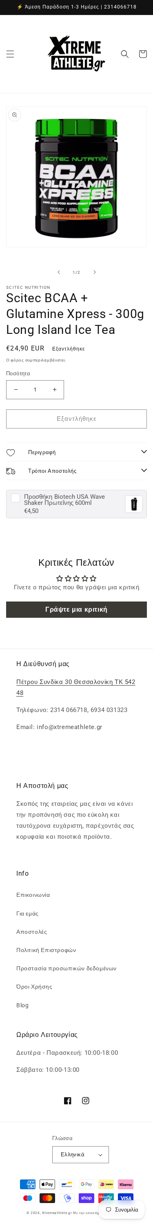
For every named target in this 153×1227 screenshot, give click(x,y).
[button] (10, 54)
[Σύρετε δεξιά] (95, 272)
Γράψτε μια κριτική (76, 609)
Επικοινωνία (33, 895)
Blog (22, 1005)
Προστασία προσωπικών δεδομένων (66, 968)
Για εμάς (27, 913)
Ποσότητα (18, 373)
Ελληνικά (72, 1154)
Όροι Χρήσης (34, 986)
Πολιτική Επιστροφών (46, 950)
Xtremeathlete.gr (57, 1213)
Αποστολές (31, 931)
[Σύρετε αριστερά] (59, 272)
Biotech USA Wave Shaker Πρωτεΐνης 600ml (64, 500)
